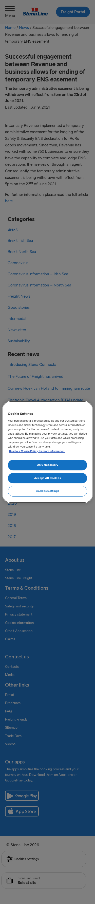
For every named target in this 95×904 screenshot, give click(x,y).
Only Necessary (48, 465)
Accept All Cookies (47, 478)
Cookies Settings (47, 491)
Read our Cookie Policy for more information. (37, 451)
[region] (47, 452)
